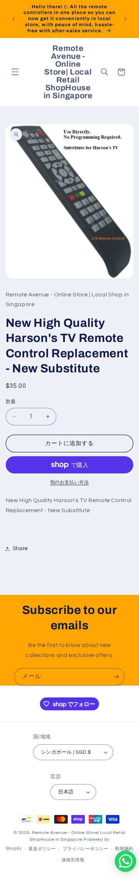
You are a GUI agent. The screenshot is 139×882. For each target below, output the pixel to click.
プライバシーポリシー (85, 849)
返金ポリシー (42, 849)
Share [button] (20, 548)
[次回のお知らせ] (125, 19)
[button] (15, 72)
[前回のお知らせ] (13, 19)
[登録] (116, 677)
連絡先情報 (73, 860)
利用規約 (124, 849)
